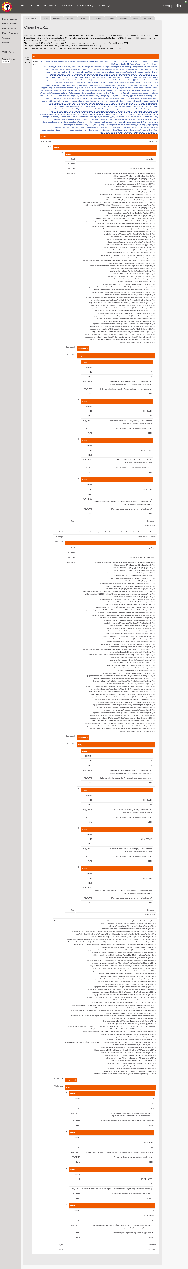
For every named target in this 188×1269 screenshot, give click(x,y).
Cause (60, 153)
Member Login (104, 5)
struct (43, 136)
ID (91, 372)
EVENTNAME (46, 141)
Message (71, 168)
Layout (45, 18)
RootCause (59, 541)
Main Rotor (70, 18)
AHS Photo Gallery (85, 5)
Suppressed (70, 347)
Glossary (6, 38)
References (148, 18)
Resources (123, 18)
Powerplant (57, 18)
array (80, 356)
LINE (90, 377)
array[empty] (83, 348)
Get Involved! (50, 5)
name (73, 526)
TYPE (90, 394)
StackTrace (70, 173)
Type (73, 521)
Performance (96, 18)
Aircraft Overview (31, 18)
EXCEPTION (46, 146)
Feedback (6, 42)
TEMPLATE (88, 389)
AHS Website (66, 5)
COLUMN (88, 367)
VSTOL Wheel (8, 52)
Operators (110, 18)
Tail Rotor (83, 18)
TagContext (70, 354)
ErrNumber (71, 164)
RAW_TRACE (87, 381)
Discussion (34, 5)
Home (22, 5)
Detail (73, 159)
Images (135, 18)
